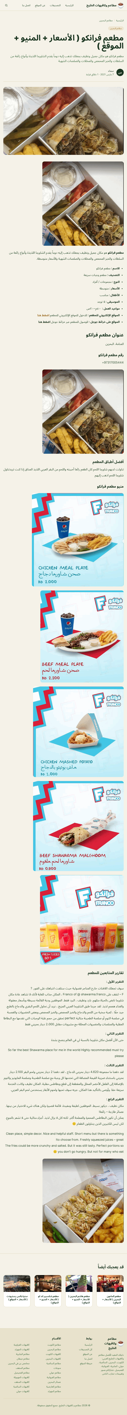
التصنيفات (55, 5)
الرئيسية (69, 5)
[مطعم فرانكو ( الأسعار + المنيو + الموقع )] (63, 203)
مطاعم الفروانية (54, 1377)
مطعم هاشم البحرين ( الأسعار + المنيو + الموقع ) (79, 1299)
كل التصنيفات (85, 1349)
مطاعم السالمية (53, 1363)
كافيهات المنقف (21, 1381)
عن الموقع (40, 5)
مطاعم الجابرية (22, 1354)
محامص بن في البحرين (18, 1363)
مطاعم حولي (55, 1372)
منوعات (57, 1367)
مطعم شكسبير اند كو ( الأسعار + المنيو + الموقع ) (48, 1299)
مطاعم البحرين (106, 20)
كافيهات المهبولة (21, 1377)
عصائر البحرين (54, 1381)
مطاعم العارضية (53, 1386)
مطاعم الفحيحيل (21, 1372)
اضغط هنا (43, 315)
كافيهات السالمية (21, 1386)
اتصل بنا (26, 5)
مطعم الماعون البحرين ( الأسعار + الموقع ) (111, 1299)
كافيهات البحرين (53, 1358)
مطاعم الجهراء (54, 1391)
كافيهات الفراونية (21, 1344)
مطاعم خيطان (23, 1358)
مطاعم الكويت (54, 1344)
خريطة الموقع (86, 1363)
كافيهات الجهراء (22, 1349)
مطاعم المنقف (22, 1367)
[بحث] (6, 5)
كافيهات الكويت (53, 1354)
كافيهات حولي (22, 1391)
